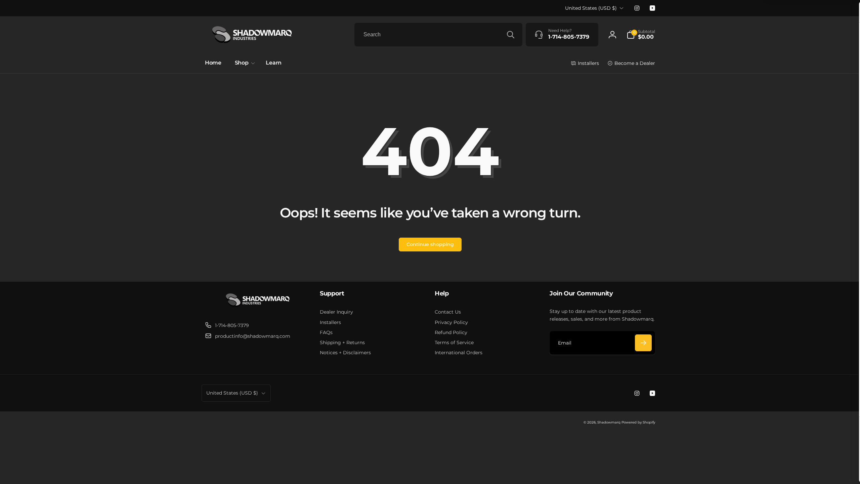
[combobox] (438, 34)
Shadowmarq (608, 422)
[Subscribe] (643, 342)
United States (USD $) (591, 8)
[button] (641, 35)
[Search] (510, 34)
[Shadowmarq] (257, 309)
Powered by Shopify (638, 422)
